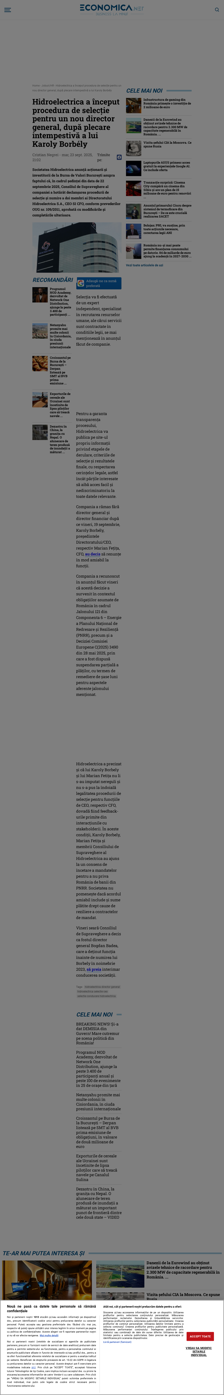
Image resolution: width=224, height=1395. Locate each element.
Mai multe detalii (49, 1335)
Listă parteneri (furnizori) (117, 1342)
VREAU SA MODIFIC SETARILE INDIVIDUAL (199, 1352)
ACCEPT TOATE (200, 1336)
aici (34, 1367)
